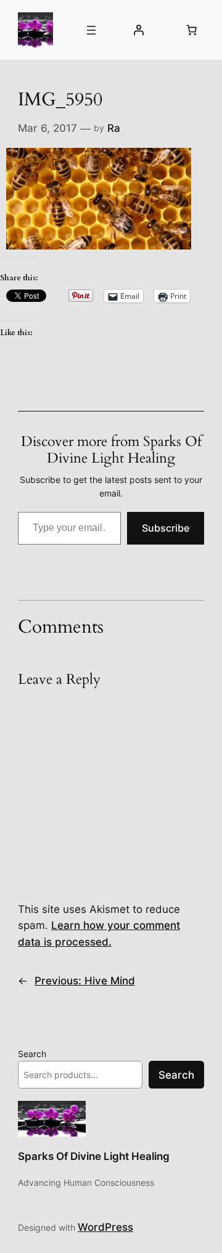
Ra (113, 128)
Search (32, 1053)
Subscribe (165, 528)
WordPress (105, 1227)
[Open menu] (91, 30)
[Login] (139, 30)
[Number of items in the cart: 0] (191, 30)
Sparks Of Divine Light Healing (94, 1156)
